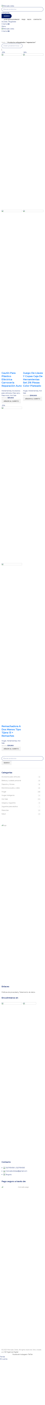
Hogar (4, 792)
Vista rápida (4, 369)
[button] (11, 401)
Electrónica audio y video (11, 788)
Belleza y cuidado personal (11, 780)
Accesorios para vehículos (11, 777)
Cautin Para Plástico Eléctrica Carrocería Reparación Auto (12, 379)
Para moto (5, 395)
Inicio (4, 42)
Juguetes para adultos (10, 806)
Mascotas (5, 810)
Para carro (16, 393)
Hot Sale (5, 799)
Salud (4, 814)
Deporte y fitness (8, 784)
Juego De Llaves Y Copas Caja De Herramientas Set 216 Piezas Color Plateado (33, 379)
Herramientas (7, 391)
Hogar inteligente (8, 795)
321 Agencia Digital (11, 1352)
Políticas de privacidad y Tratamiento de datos (18, 992)
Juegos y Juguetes (8, 803)
